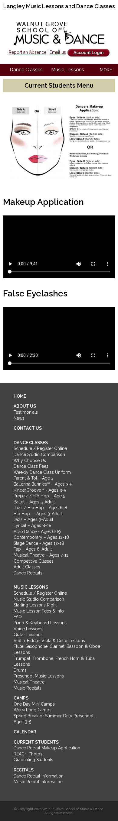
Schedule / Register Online (40, 448)
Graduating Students (33, 759)
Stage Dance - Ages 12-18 (39, 543)
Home (20, 396)
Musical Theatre (29, 682)
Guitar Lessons (28, 634)
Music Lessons (67, 70)
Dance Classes (26, 70)
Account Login (88, 52)
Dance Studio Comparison (39, 454)
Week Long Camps (32, 709)
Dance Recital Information (39, 776)
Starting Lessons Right (35, 605)
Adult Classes (27, 566)
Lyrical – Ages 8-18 (32, 525)
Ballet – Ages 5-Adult (34, 501)
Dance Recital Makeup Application (47, 747)
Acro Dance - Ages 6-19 (37, 531)
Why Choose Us (30, 460)
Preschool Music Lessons (39, 676)
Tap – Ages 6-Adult (33, 549)
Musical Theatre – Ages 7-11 (41, 555)
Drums (20, 670)
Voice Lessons (28, 628)
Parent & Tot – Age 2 (34, 478)
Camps (21, 698)
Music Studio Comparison (39, 599)
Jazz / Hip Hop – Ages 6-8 (40, 507)
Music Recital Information (38, 781)
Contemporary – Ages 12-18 (41, 537)
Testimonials (26, 412)
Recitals (24, 770)
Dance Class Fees (31, 466)
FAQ (18, 616)
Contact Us (28, 428)
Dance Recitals (28, 572)
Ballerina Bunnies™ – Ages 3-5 (43, 484)
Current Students (36, 742)
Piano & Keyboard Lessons (40, 622)
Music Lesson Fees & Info (39, 611)
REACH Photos (28, 754)
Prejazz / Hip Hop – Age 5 (39, 495)
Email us (58, 52)
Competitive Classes (34, 561)
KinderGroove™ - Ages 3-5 (40, 490)
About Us (25, 406)
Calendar (25, 731)
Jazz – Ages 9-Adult (33, 519)
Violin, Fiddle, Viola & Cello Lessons (49, 640)
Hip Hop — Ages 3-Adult (38, 513)
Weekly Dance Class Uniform (42, 472)
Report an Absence (27, 52)
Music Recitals (27, 688)
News (19, 418)
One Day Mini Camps (34, 704)
